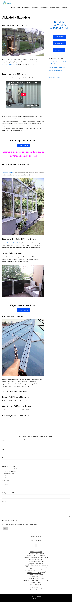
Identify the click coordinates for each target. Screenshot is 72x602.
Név (3, 441)
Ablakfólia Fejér (34, 563)
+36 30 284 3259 (23, 145)
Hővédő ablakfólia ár (54, 74)
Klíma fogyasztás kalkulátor (55, 70)
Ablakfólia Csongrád (34, 561)
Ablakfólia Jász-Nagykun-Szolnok (34, 565)
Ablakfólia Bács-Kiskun (34, 555)
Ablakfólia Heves (34, 574)
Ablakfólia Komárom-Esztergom (34, 567)
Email (3, 449)
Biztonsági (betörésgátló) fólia (12, 469)
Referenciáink (59, 50)
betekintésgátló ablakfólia (9, 64)
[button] (68, 6)
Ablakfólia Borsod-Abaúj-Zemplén (34, 557)
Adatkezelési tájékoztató (10, 520)
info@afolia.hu (59, 43)
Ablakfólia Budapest (36, 551)
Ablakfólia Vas (34, 584)
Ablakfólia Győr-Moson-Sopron (34, 571)
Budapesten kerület (8, 493)
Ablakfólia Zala (34, 588)
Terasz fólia (7, 480)
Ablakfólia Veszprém (34, 586)
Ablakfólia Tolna (34, 582)
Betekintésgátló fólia (10, 471)
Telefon (5, 458)
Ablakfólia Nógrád (34, 569)
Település (5, 484)
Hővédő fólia (7, 476)
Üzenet (4, 501)
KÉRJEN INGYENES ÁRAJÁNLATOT (59, 25)
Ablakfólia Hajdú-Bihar (34, 572)
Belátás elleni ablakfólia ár (55, 77)
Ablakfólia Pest (34, 576)
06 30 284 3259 (36, 536)
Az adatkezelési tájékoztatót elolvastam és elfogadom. (22, 524)
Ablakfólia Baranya (33, 553)
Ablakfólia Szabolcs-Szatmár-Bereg (33, 580)
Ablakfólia (7, 3)
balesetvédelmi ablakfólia (11, 243)
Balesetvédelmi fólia (10, 473)
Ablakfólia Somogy (33, 578)
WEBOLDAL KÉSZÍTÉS (36, 596)
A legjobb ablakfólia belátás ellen (57, 67)
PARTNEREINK (36, 598)
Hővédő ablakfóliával (8, 172)
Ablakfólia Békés (34, 559)
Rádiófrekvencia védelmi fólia (12, 478)
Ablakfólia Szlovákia (36, 590)
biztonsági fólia (16, 126)
